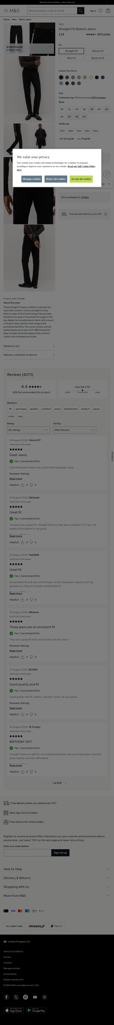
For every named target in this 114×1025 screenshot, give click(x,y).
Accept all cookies (81, 179)
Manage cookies (32, 179)
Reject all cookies (55, 179)
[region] (57, 168)
